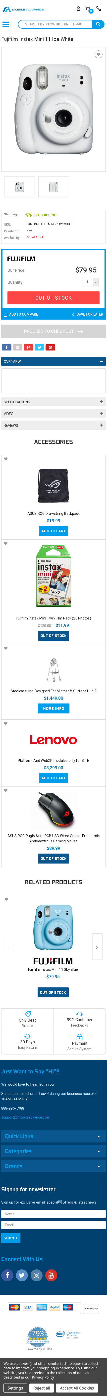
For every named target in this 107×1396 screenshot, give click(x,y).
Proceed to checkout (49, 331)
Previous (9, 947)
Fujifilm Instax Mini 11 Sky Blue (53, 969)
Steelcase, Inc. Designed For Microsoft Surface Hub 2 (54, 691)
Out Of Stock (53, 298)
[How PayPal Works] (45, 1310)
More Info (53, 708)
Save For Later (90, 314)
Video (8, 414)
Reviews (11, 426)
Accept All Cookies (77, 1388)
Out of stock (54, 635)
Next (97, 947)
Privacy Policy (43, 1377)
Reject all (41, 1388)
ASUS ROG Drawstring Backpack (53, 514)
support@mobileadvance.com (25, 1117)
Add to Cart (54, 531)
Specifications (17, 402)
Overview (12, 362)
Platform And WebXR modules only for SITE (53, 761)
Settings (15, 1388)
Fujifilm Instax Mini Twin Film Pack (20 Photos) (53, 618)
